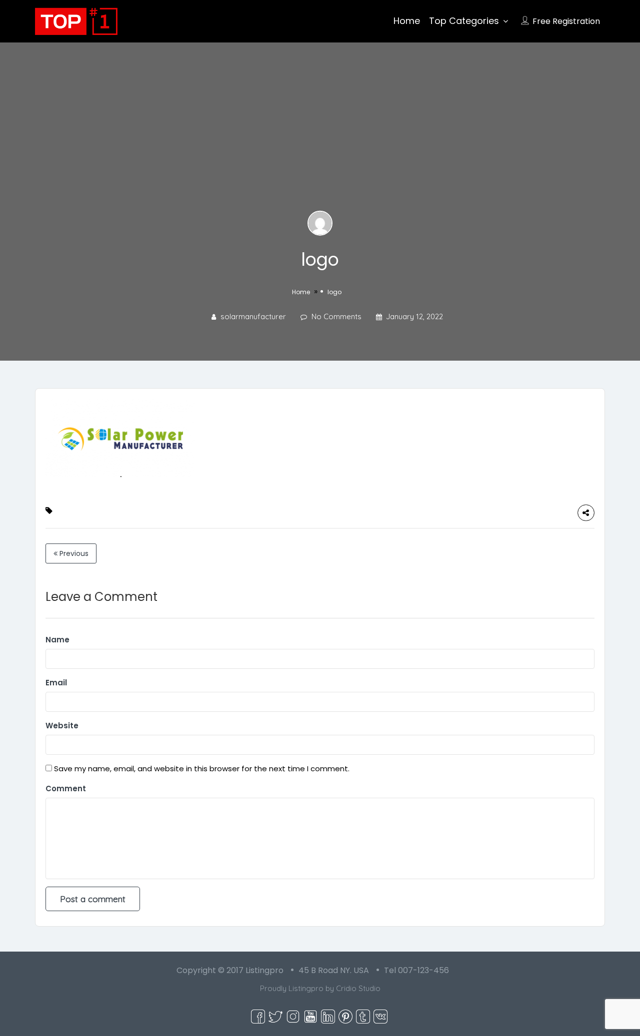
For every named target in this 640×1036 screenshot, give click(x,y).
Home (407, 20)
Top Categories (464, 20)
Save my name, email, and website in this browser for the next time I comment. (202, 768)
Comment (66, 788)
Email (56, 682)
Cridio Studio (358, 988)
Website (62, 725)
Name (58, 639)
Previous (73, 553)
